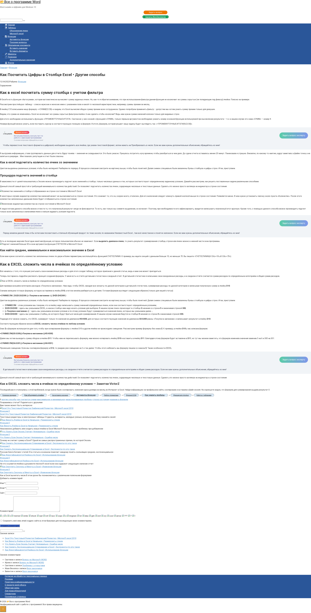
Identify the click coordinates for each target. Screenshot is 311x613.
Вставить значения (18, 48)
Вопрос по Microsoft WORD (34, 560)
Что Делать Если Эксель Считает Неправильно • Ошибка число (29, 437)
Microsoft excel (17, 33)
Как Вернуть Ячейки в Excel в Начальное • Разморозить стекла (29, 426)
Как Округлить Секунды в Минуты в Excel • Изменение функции (29, 472)
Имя (2, 483)
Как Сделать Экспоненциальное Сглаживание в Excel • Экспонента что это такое (37, 449)
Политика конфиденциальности (19, 582)
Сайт (2, 493)
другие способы (9, 399)
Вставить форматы (19, 51)
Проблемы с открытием (33, 565)
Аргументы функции (19, 39)
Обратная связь (12, 588)
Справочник (10, 594)
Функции (22, 82)
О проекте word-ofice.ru (15, 585)
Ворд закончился (34, 568)
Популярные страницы (15, 596)
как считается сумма (26, 399)
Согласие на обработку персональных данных (26, 576)
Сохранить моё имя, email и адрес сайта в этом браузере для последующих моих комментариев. (47, 521)
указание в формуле (118, 399)
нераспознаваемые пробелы (78, 399)
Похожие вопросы (18, 42)
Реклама (9, 579)
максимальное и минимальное (51, 399)
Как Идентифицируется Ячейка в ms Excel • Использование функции (31, 461)
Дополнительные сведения (22, 60)
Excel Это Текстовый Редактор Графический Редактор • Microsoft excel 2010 (35, 414)
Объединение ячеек (19, 31)
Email (3, 488)
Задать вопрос (155, 12)
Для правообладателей (15, 591)
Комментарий (6, 511)
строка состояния (100, 399)
